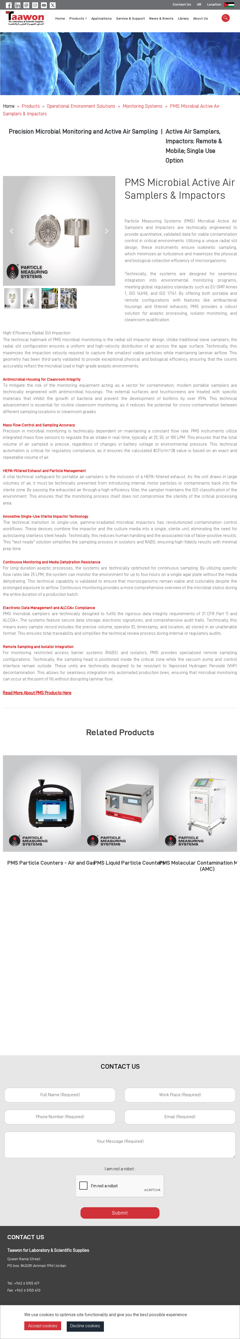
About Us (200, 18)
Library (183, 18)
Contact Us (182, 4)
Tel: (10, 1283)
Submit (120, 1212)
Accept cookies (42, 1325)
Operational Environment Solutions (81, 106)
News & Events (161, 18)
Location (214, 4)
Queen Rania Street (23, 1259)
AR (199, 4)
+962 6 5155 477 (27, 1283)
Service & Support (130, 18)
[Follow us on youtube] (44, 4)
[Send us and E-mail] (26, 4)
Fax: (10, 1290)
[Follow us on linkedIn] (17, 4)
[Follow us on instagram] (35, 4)
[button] (11, 231)
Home (60, 18)
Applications (101, 18)
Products (31, 106)
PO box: (13, 1265)
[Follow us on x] (53, 4)
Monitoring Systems (143, 106)
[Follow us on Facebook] (9, 4)
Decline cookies (85, 1325)
